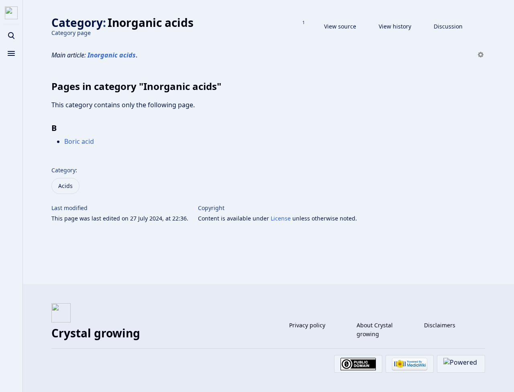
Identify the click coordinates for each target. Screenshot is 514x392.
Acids (65, 186)
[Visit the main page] (11, 13)
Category (63, 170)
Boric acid (79, 141)
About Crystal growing (375, 329)
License (281, 218)
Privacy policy (307, 325)
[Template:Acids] (480, 55)
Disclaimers (439, 325)
